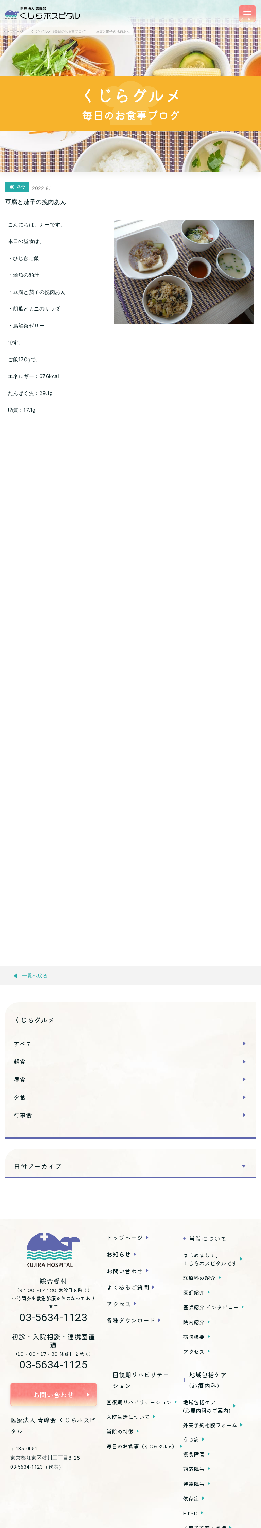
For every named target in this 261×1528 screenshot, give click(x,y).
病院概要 (194, 1337)
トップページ (124, 1237)
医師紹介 (194, 1292)
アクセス (118, 1303)
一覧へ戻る (35, 975)
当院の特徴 (120, 1431)
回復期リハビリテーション (139, 1402)
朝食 (20, 1061)
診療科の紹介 (199, 1278)
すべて (23, 1043)
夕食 (20, 1097)
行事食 (23, 1115)
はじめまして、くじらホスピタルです (210, 1259)
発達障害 (194, 1484)
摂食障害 (194, 1454)
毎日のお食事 (141, 1446)
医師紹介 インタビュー (211, 1307)
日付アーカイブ (37, 1166)
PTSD (190, 1513)
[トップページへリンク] (53, 1250)
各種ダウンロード (130, 1320)
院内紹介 (194, 1322)
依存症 (191, 1498)
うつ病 (191, 1439)
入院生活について (128, 1417)
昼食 (20, 1079)
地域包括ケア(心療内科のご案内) (206, 1406)
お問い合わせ (53, 1394)
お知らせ (118, 1254)
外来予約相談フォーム (210, 1425)
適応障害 (194, 1469)
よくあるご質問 (127, 1287)
